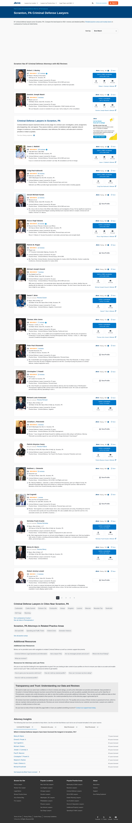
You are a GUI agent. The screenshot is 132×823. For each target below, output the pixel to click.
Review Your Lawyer (20, 787)
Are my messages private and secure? (77, 654)
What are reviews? (21, 658)
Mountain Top (98, 608)
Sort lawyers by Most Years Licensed (26, 772)
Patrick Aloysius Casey (36, 444)
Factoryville (53, 608)
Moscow (88, 608)
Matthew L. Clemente (35, 468)
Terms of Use (18, 816)
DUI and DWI (19, 630)
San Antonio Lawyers (46, 807)
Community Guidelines (50, 816)
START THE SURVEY (99, 136)
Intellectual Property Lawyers (75, 807)
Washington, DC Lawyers (47, 797)
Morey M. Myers (33, 547)
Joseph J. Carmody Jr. (21, 750)
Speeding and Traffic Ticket (35, 630)
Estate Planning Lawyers (74, 797)
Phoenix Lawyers (45, 804)
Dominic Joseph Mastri (36, 94)
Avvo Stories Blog (19, 797)
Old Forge (18, 613)
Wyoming (28, 613)
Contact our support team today (86, 708)
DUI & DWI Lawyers (72, 794)
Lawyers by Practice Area (47, 3)
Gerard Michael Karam (35, 195)
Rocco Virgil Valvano (35, 221)
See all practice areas (21, 636)
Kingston (71, 608)
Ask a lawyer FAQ (56, 654)
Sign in (114, 3)
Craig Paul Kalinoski (35, 171)
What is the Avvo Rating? (100, 654)
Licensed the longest (25, 727)
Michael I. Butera (19, 746)
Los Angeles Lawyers (46, 787)
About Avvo (96, 784)
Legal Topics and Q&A (65, 3)
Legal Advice (17, 791)
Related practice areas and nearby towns (98, 22)
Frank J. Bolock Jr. (20, 763)
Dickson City (42, 608)
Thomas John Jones (35, 319)
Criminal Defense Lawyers (74, 791)
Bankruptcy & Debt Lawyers (74, 784)
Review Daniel (42, 297)
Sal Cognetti (31, 494)
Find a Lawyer (18, 784)
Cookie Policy (37, 816)
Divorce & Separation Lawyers (75, 804)
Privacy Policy (28, 816)
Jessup (62, 608)
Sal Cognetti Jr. (19, 743)
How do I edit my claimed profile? (55, 673)
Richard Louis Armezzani (36, 398)
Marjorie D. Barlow (20, 760)
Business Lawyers (72, 787)
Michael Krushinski (20, 767)
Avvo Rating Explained (99, 794)
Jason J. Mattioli (33, 146)
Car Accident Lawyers (73, 800)
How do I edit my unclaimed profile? (26, 677)
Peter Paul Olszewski (35, 345)
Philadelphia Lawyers (46, 800)
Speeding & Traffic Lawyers (74, 810)
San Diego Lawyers (45, 810)
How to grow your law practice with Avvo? (28, 673)
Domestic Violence (65, 630)
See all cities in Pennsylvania (23, 620)
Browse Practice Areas (20, 794)
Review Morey (41, 549)
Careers (95, 787)
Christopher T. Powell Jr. (21, 756)
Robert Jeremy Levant (35, 571)
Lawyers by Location (30, 3)
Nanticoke (109, 608)
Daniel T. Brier (32, 295)
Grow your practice (101, 3)
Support (95, 791)
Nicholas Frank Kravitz (35, 521)
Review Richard (42, 400)
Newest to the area (48, 727)
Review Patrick (42, 446)
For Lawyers (17, 800)
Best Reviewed (91, 727)
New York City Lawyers (46, 784)
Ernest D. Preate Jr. (20, 739)
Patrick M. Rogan (33, 245)
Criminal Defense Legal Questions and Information (31, 654)
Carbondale (18, 608)
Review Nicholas (42, 523)
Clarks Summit (30, 608)
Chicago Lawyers (45, 791)
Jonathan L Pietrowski (35, 422)
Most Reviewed (70, 727)
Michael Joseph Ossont (36, 269)
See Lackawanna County (22, 618)
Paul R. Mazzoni (19, 753)
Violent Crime (51, 630)
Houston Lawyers (45, 794)
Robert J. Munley (33, 70)
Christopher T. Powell (35, 371)
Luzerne (79, 608)
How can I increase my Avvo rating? (80, 673)
